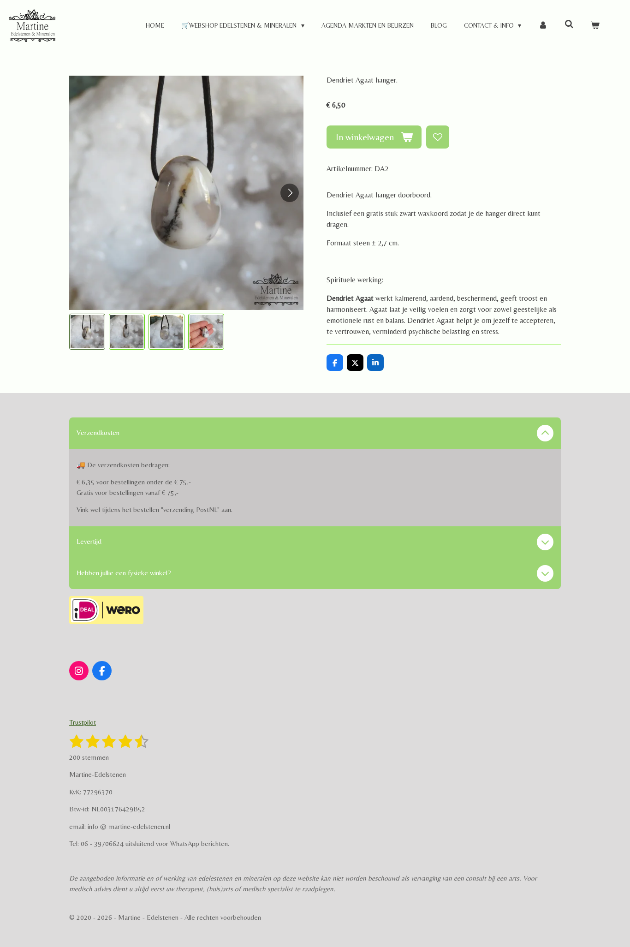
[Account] (543, 25)
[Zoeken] (569, 24)
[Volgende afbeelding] (289, 193)
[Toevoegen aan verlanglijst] (437, 137)
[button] (87, 332)
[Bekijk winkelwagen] (595, 25)
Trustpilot (82, 722)
